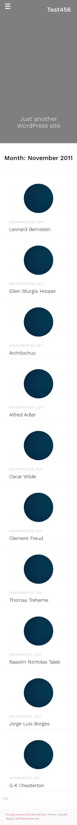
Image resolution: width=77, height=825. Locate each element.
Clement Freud (26, 538)
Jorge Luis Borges (29, 724)
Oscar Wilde (22, 476)
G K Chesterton (26, 785)
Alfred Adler (22, 415)
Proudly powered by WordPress (26, 814)
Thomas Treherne (28, 600)
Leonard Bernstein (30, 229)
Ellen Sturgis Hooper (32, 291)
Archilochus (22, 353)
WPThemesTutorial (27, 818)
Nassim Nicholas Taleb (34, 662)
